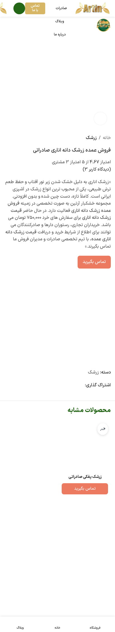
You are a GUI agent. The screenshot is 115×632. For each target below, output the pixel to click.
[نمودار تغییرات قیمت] (102, 429)
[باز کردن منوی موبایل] (19, 8)
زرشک (91, 138)
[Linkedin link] (74, 385)
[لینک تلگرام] (61, 385)
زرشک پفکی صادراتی (85, 477)
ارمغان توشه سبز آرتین (65, 591)
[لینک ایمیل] (81, 385)
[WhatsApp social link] (68, 385)
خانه (107, 138)
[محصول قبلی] (14, 138)
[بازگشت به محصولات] (7, 138)
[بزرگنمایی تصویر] (100, 118)
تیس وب (20, 605)
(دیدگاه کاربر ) (97, 169)
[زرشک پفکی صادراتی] (85, 446)
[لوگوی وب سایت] (92, 8)
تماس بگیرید (94, 261)
